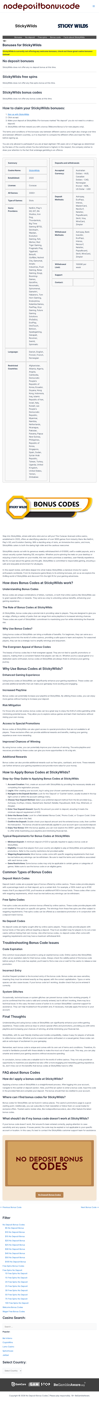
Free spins (42, 37)
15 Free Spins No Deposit (16, 1278)
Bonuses (18, 37)
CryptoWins (8, 1342)
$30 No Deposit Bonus (15, 1249)
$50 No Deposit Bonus (15, 1257)
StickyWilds (34, 170)
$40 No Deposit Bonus (15, 1253)
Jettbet (6, 1355)
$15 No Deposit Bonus (15, 1236)
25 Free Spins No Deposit (16, 1286)
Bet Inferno (7, 1338)
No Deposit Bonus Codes (49, 1195)
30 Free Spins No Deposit (16, 1290)
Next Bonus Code (90, 1207)
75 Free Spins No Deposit (16, 1299)
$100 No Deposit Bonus (15, 1262)
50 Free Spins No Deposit (16, 1295)
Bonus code (55, 37)
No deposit (30, 37)
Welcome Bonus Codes (13, 1307)
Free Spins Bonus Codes (13, 1266)
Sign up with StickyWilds (18, 114)
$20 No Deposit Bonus (15, 1240)
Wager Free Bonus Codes (14, 1311)
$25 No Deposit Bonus (15, 1245)
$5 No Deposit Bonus (14, 1228)
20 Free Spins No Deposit (16, 1282)
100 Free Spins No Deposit (16, 1303)
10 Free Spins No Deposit (16, 1273)
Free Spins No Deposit (12, 1270)
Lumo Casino (8, 1347)
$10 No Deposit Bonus (15, 1232)
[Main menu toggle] (93, 6)
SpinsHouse (8, 1351)
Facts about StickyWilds (74, 37)
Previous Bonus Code (10, 1207)
